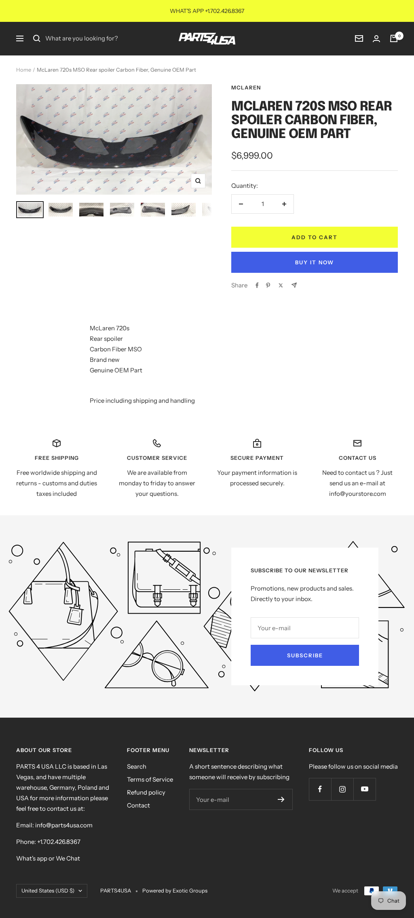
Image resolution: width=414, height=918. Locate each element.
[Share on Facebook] (257, 285)
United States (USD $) (47, 890)
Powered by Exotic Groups (174, 890)
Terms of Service (150, 779)
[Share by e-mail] (294, 285)
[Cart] (394, 38)
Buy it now (314, 262)
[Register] (281, 799)
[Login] (376, 38)
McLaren (246, 87)
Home (23, 69)
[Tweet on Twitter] (280, 285)
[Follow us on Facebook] (320, 789)
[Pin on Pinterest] (268, 285)
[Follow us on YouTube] (364, 789)
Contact (138, 805)
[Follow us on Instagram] (342, 789)
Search (136, 766)
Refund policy (146, 792)
